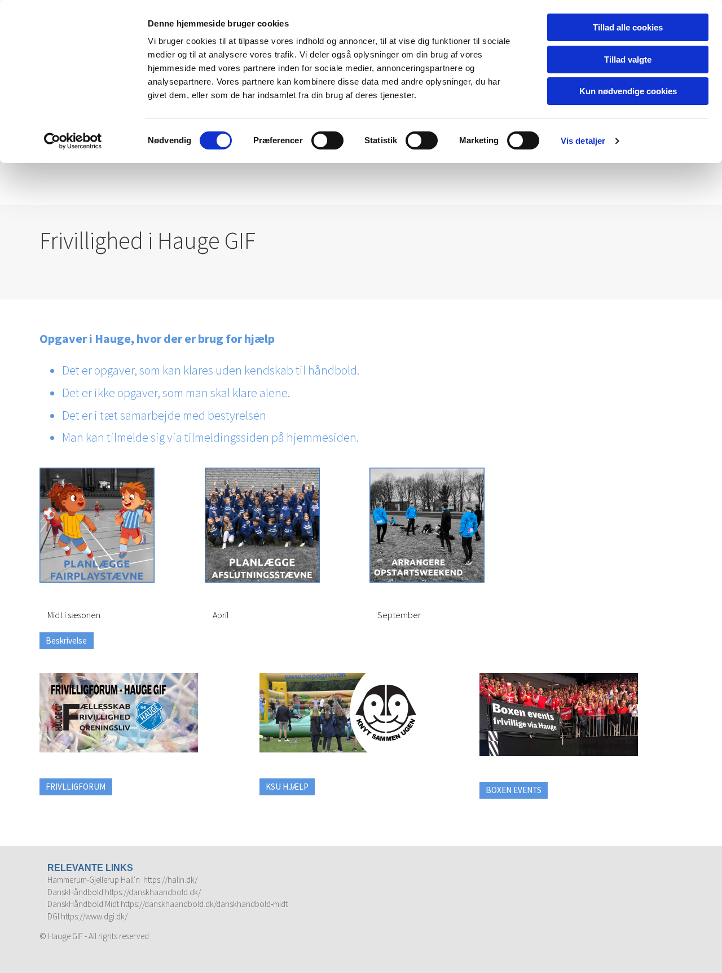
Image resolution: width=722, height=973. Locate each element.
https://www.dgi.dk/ (94, 916)
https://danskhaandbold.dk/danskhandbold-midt (204, 904)
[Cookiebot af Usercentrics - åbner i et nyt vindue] (73, 141)
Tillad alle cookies (628, 27)
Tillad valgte (627, 59)
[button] (66, 640)
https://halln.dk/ (170, 879)
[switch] (327, 140)
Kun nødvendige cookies (628, 91)
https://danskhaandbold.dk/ (153, 892)
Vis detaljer (583, 141)
